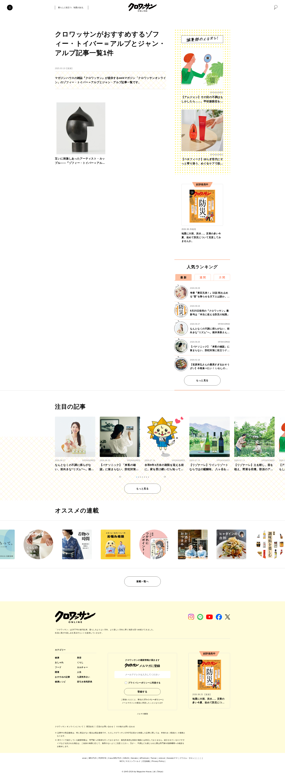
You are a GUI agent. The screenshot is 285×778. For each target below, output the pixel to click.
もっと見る (202, 380)
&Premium (144, 758)
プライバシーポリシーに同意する (144, 683)
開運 (57, 672)
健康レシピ (60, 681)
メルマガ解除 (142, 714)
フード (58, 667)
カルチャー (82, 667)
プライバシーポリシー (152, 700)
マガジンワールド (133, 761)
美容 (79, 657)
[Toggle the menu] (10, 7)
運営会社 (90, 727)
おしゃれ (59, 662)
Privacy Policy (158, 761)
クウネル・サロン (186, 758)
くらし (80, 662)
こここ (199, 758)
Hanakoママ (172, 758)
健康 (57, 657)
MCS (122, 761)
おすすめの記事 (62, 677)
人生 (79, 672)
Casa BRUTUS (114, 758)
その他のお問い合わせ (125, 727)
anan (84, 758)
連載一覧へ (142, 581)
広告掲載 (146, 761)
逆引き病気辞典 (84, 681)
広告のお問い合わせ (105, 727)
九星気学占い (83, 677)
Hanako (134, 758)
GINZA (126, 758)
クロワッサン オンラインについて (69, 727)
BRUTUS (93, 758)
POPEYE (102, 758)
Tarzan (154, 758)
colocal (162, 758)
